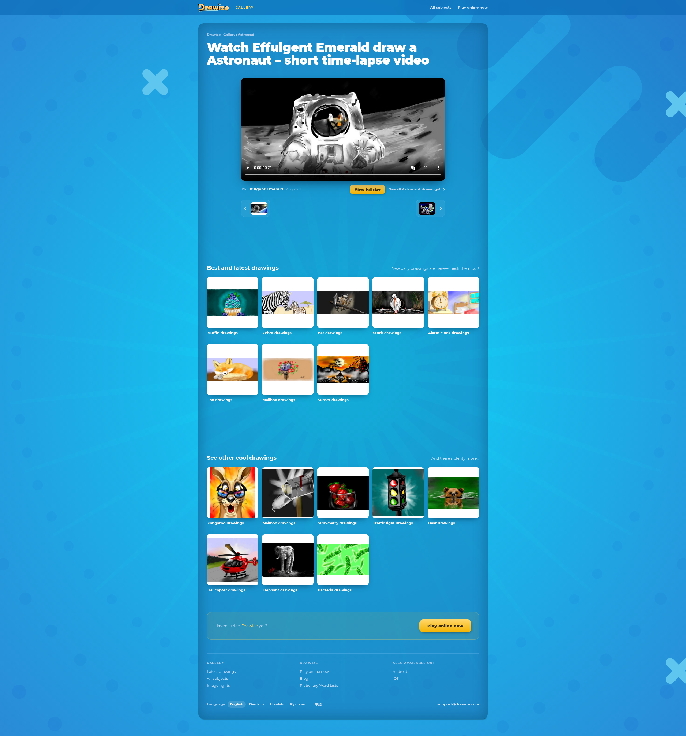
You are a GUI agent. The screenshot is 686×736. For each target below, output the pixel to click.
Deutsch (256, 704)
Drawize (214, 35)
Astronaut (246, 35)
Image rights (218, 685)
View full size (368, 189)
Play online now (473, 7)
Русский (297, 704)
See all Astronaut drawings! (414, 189)
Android (400, 671)
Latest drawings (221, 671)
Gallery (229, 35)
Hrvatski (277, 704)
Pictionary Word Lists (319, 685)
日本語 (316, 704)
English (236, 704)
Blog (304, 678)
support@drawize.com (458, 704)
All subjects (441, 7)
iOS (396, 678)
